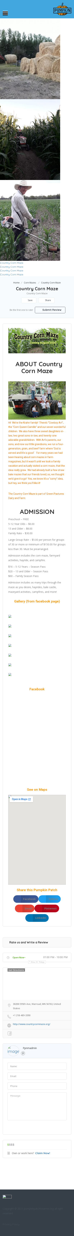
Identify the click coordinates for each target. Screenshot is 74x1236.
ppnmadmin (30, 1048)
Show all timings (38, 962)
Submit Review (51, 309)
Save (30, 300)
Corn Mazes (30, 282)
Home (16, 282)
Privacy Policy (11, 1224)
